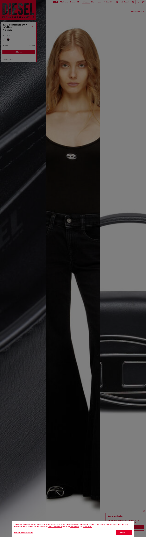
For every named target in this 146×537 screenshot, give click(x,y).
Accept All (123, 532)
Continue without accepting (23, 532)
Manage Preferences (55, 526)
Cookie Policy (87, 526)
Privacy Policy (74, 526)
